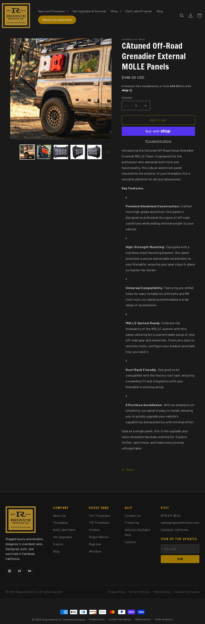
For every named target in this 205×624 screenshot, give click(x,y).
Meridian (95, 551)
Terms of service (164, 619)
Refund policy (143, 619)
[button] (53, 11)
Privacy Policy (116, 591)
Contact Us (133, 515)
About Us (59, 515)
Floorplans (60, 522)
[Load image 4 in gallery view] (77, 152)
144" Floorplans (99, 515)
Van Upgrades (62, 537)
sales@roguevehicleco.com (180, 522)
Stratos (94, 530)
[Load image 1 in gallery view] (27, 152)
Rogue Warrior (99, 537)
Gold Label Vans (64, 530)
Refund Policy (162, 591)
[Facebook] (19, 571)
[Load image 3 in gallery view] (60, 152)
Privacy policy (97, 619)
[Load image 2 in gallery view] (44, 152)
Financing (132, 522)
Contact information (120, 619)
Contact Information (186, 591)
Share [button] (130, 469)
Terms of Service (139, 591)
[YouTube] (29, 571)
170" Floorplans (99, 522)
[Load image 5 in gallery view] (94, 152)
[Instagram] (9, 571)
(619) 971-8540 (171, 515)
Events (58, 544)
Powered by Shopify (74, 619)
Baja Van (95, 544)
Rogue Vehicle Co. (52, 619)
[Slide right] (107, 152)
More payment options (158, 140)
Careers (130, 542)
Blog (56, 551)
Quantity (127, 97)
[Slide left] (14, 152)
